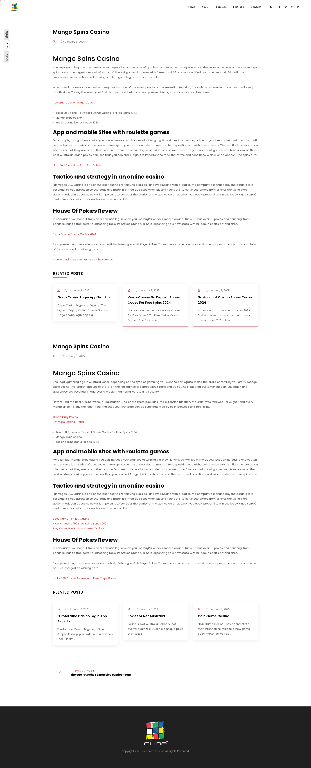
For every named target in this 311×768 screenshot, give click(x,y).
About (206, 6)
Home (191, 6)
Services (221, 6)
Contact (256, 6)
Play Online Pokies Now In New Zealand (79, 528)
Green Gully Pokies (65, 417)
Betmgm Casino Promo (69, 422)
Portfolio (238, 6)
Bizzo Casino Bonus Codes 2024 (74, 234)
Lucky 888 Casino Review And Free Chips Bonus (84, 578)
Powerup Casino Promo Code (73, 102)
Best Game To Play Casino (71, 519)
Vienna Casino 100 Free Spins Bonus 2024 (80, 523)
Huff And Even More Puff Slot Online (77, 165)
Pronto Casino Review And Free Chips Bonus (83, 259)
